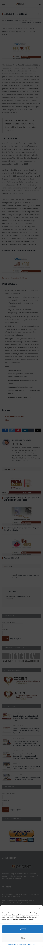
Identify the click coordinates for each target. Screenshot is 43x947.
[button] (39, 908)
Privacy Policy (11, 944)
